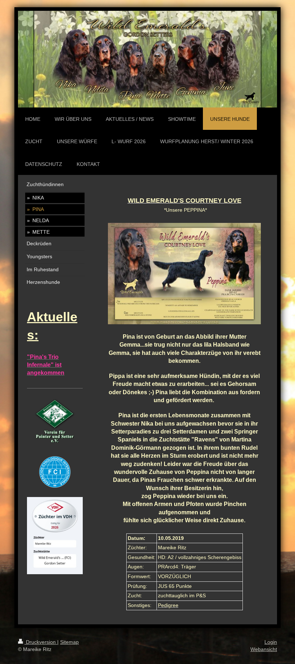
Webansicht (263, 649)
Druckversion (40, 642)
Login (270, 642)
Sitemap (69, 642)
